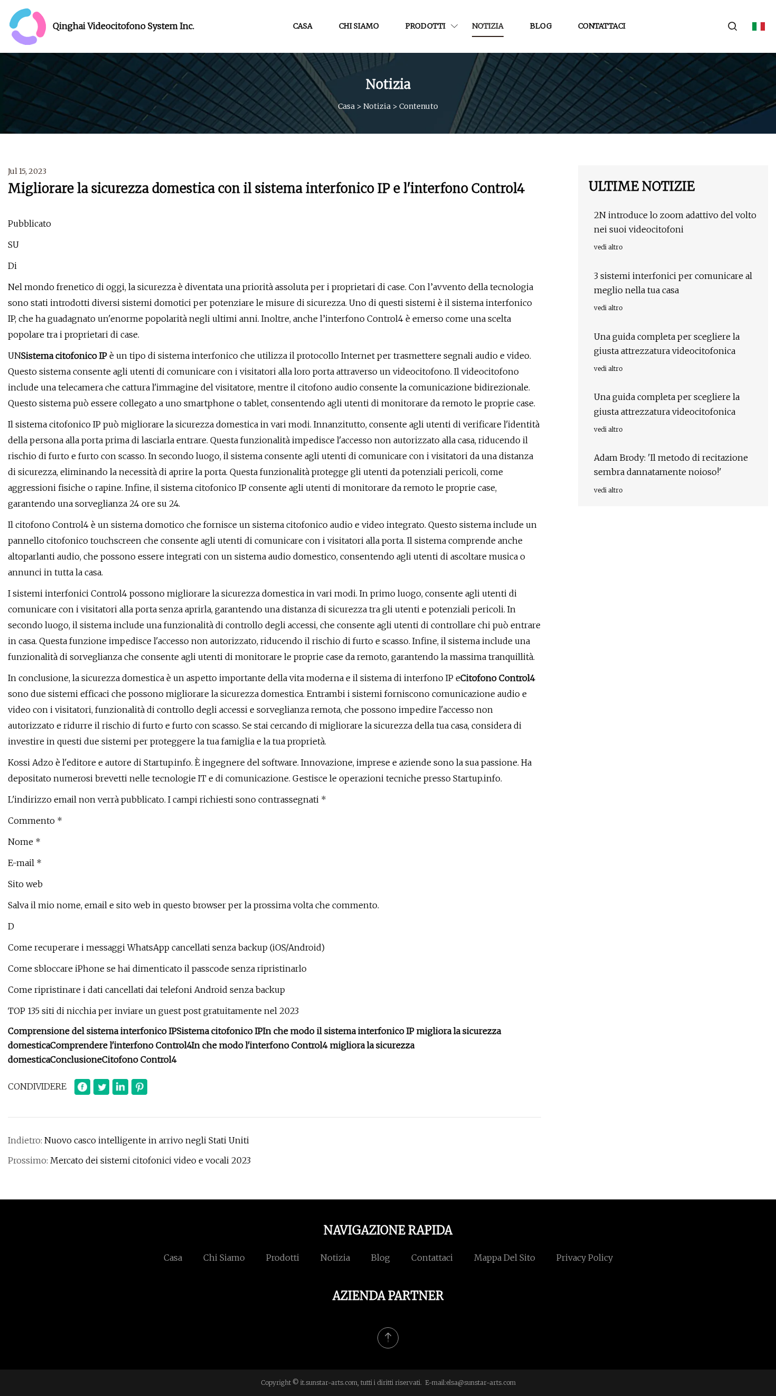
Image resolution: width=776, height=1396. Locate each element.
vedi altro (608, 247)
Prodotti (425, 26)
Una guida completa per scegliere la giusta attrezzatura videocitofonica (667, 343)
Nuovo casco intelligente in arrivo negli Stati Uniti (146, 1140)
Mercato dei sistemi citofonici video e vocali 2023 (150, 1160)
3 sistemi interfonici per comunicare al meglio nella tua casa (673, 283)
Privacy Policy (584, 1257)
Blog (541, 26)
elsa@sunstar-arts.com (481, 1382)
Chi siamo (359, 26)
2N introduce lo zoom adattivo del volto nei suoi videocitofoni (675, 222)
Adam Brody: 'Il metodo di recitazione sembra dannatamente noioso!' (671, 464)
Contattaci (602, 26)
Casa (303, 26)
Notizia (488, 26)
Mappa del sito (504, 1257)
